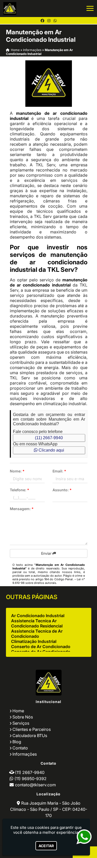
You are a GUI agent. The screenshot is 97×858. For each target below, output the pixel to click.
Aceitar (46, 846)
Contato (20, 747)
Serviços (20, 723)
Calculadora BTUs (29, 735)
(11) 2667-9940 (49, 438)
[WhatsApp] (55, 20)
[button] (90, 8)
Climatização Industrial (33, 641)
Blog (16, 741)
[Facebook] (42, 20)
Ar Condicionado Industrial (37, 615)
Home (18, 710)
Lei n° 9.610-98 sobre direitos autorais (48, 581)
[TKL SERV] (48, 683)
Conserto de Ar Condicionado (40, 646)
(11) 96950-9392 (30, 778)
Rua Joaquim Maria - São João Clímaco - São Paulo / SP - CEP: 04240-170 (48, 809)
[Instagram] (48, 20)
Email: (59, 471)
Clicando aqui (51, 450)
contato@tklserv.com (35, 784)
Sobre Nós (22, 717)
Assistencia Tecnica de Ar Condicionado (37, 633)
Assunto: (62, 490)
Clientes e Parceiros (31, 729)
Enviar (47, 553)
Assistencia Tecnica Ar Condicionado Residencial (37, 623)
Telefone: (19, 490)
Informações (24, 754)
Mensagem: (22, 508)
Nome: (17, 471)
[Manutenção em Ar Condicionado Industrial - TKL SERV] (10, 8)
